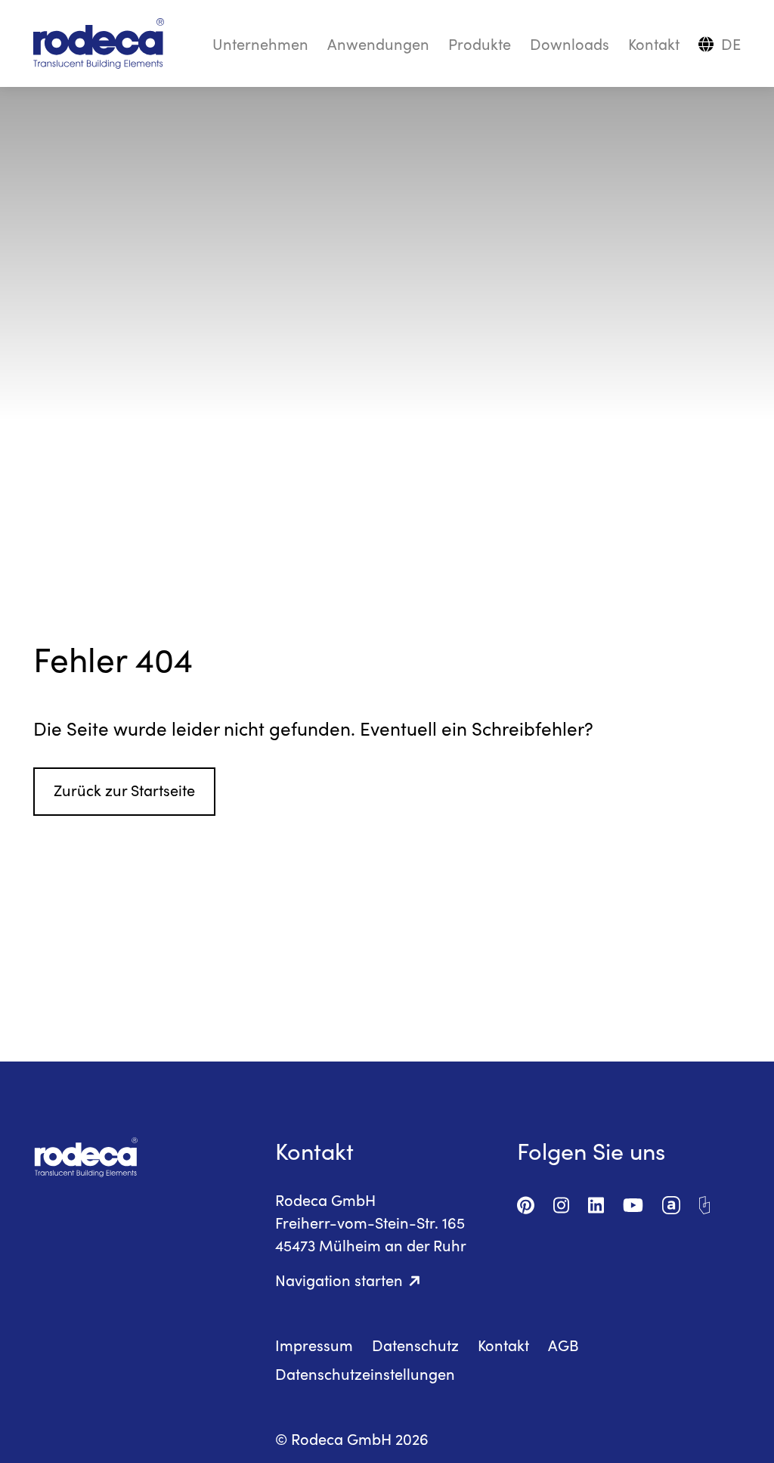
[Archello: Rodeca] (671, 1201)
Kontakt (654, 43)
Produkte (479, 43)
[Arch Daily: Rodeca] (704, 1201)
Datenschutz (415, 1344)
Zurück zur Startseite (124, 790)
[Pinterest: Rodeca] (525, 1201)
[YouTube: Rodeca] (633, 1201)
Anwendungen (378, 43)
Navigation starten (339, 1279)
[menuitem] (731, 44)
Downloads (569, 43)
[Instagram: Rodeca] (561, 1201)
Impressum (314, 1344)
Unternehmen (260, 43)
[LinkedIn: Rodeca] (596, 1201)
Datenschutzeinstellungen (365, 1373)
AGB (563, 1344)
